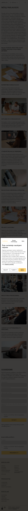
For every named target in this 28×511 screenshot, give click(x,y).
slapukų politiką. (9, 264)
